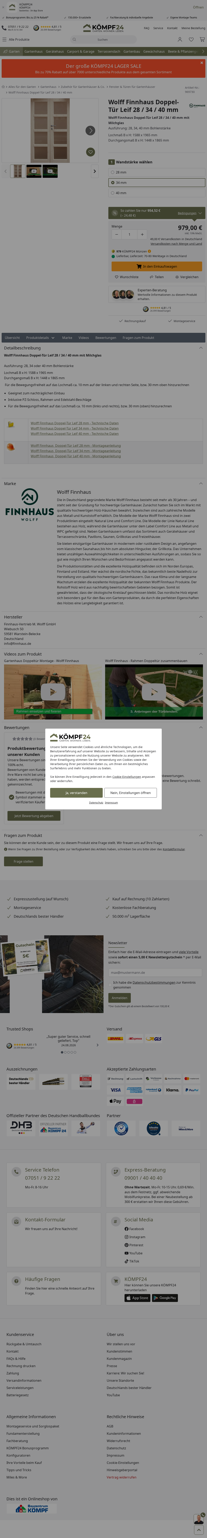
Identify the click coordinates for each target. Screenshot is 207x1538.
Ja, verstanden (76, 793)
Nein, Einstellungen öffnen (130, 793)
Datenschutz (96, 802)
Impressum (111, 802)
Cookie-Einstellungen (126, 777)
